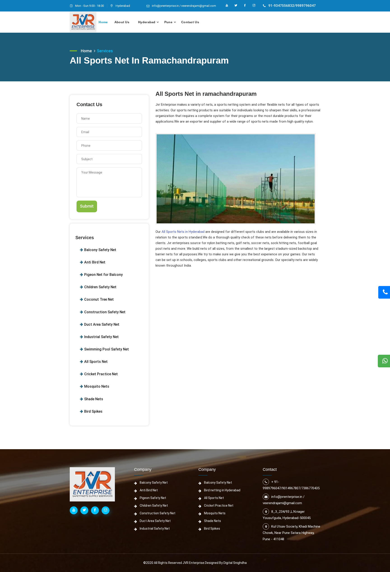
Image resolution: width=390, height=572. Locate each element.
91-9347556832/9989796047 (292, 6)
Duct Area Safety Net (101, 324)
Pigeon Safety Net (153, 498)
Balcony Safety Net (100, 250)
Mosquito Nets (96, 386)
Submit (87, 206)
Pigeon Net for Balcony (103, 274)
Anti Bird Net (94, 262)
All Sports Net (96, 361)
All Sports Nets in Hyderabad (183, 232)
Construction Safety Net (104, 312)
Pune (168, 22)
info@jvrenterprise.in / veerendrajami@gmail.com (184, 5)
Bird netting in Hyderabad (222, 490)
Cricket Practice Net (101, 374)
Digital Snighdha (235, 563)
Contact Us (190, 22)
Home (103, 22)
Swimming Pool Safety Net (106, 349)
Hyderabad (147, 22)
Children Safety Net (100, 287)
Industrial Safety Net (101, 337)
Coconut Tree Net (99, 299)
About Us (121, 22)
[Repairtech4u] (83, 22)
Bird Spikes (93, 411)
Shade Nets (93, 399)
